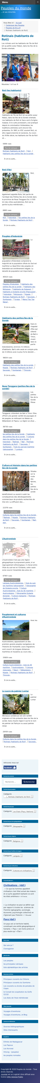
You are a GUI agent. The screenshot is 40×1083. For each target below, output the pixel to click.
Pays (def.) (10, 919)
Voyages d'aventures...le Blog (15, 1015)
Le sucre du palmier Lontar (15, 691)
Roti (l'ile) (7, 169)
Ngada (27, 294)
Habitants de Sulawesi (22, 289)
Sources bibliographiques (14, 1026)
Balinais (16, 442)
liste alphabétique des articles (16, 967)
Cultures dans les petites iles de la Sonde (19, 515)
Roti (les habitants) (11, 90)
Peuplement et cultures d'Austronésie (14, 615)
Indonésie (12, 217)
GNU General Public (15, 1077)
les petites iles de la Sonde (13, 434)
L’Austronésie (9, 538)
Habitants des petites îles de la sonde (18, 154)
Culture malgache (19, 596)
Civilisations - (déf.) (15, 885)
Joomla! (4, 1074)
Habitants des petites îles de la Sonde (17, 319)
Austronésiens (8, 593)
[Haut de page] (36, 1079)
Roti (29, 151)
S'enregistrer (9, 949)
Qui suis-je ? (8, 945)
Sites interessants (11, 1030)
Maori (16, 670)
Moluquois (18, 294)
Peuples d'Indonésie (12, 236)
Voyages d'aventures (12, 1011)
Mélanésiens (26, 670)
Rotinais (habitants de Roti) (14, 151)
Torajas (17, 299)
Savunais (31, 297)
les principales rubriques (13, 964)
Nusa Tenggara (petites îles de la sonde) (18, 387)
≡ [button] (38, 2)
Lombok (19, 449)
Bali (23, 442)
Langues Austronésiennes (13, 583)
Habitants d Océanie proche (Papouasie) (19, 292)
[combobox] (13, 781)
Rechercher (30, 782)
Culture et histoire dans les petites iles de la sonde (19, 466)
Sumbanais (7, 299)
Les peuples (8, 960)
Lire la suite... (10, 159)
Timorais (27, 370)
